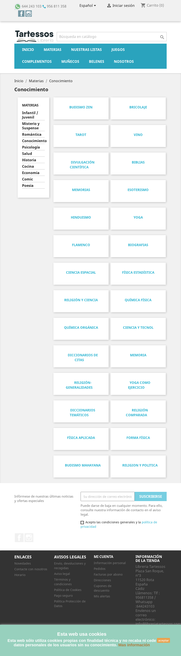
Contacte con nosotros (30, 569)
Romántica (31, 134)
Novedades (22, 563)
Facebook (21, 13)
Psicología (31, 147)
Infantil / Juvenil (30, 115)
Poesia (28, 185)
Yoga (138, 217)
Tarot (80, 134)
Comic (27, 179)
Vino (138, 134)
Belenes (96, 61)
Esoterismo (138, 190)
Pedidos (100, 569)
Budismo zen (80, 107)
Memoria (138, 355)
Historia (29, 160)
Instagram (28, 13)
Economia (31, 173)
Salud (27, 153)
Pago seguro (63, 595)
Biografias (138, 245)
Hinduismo (81, 217)
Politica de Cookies (67, 590)
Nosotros (124, 61)
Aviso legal (62, 574)
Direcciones (102, 580)
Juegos (118, 49)
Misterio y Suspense (31, 125)
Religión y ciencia (81, 300)
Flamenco (81, 245)
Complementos (37, 61)
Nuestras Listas (86, 49)
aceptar (163, 640)
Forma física (138, 437)
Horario (19, 575)
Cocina (28, 166)
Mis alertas (102, 596)
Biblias (138, 162)
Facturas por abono (108, 574)
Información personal (110, 563)
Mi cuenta (103, 556)
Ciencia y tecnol (138, 327)
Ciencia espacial (81, 272)
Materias (52, 49)
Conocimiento (33, 141)
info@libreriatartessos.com (158, 623)
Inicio (28, 49)
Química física (138, 300)
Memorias (81, 190)
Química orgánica (81, 327)
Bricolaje (138, 107)
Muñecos (70, 61)
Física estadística (138, 272)
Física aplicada (81, 437)
